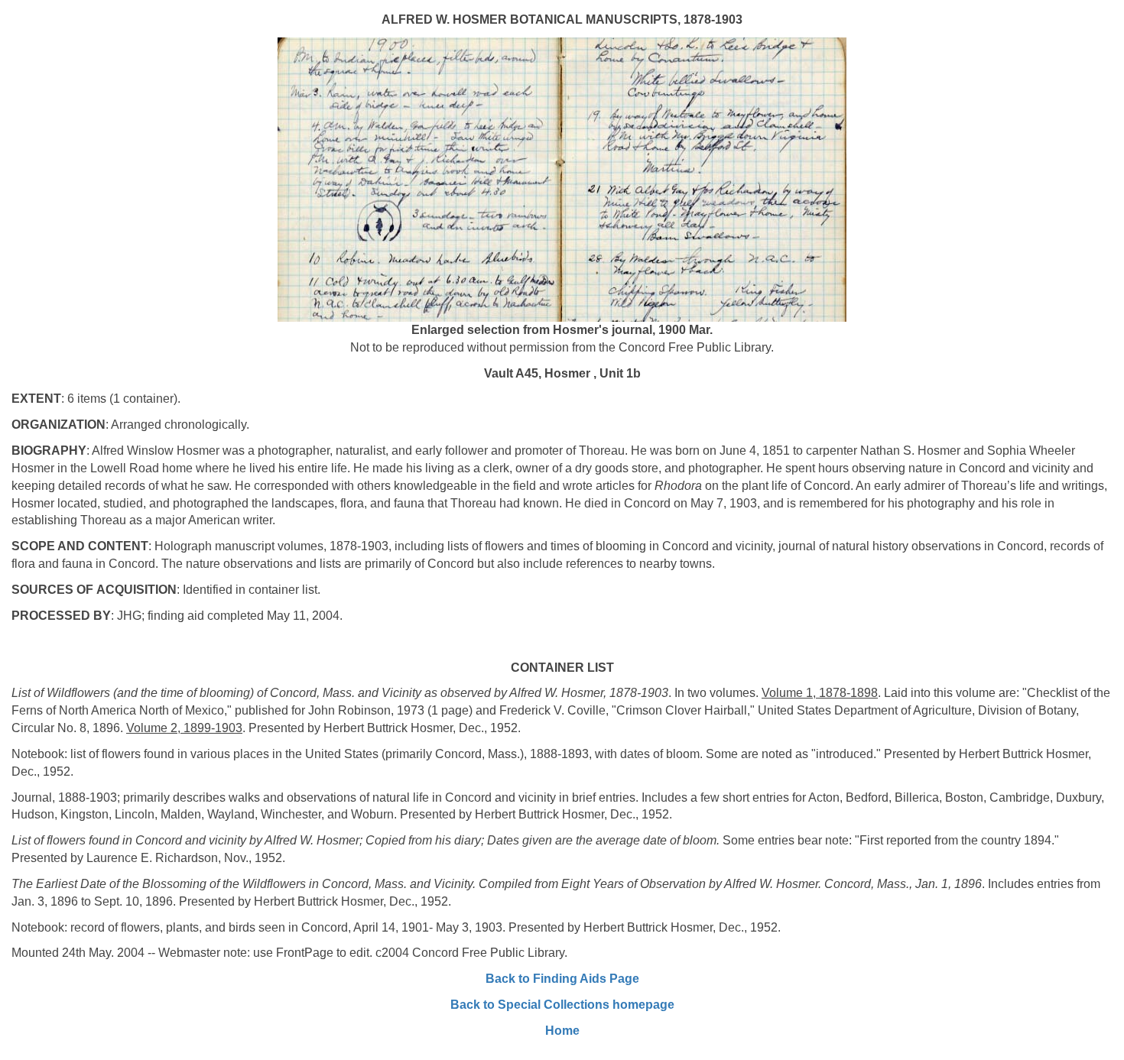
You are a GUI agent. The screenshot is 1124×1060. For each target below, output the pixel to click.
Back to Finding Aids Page (562, 978)
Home (562, 1030)
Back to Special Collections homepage (562, 1004)
